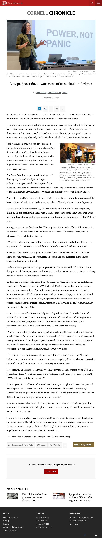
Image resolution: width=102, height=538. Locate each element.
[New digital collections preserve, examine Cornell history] (12, 496)
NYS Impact (41, 445)
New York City (55, 445)
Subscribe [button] (51, 471)
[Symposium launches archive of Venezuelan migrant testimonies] (59, 496)
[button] (77, 153)
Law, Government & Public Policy (20, 445)
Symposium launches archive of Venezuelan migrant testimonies (81, 497)
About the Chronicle (10, 517)
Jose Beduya (41, 92)
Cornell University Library (58, 92)
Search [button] (92, 3)
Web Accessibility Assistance (13, 527)
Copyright (6, 524)
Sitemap (6, 520)
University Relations (10, 530)
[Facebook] (84, 535)
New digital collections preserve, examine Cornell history (34, 497)
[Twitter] (90, 535)
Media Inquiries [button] (83, 444)
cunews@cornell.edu (44, 527)
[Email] (96, 535)
